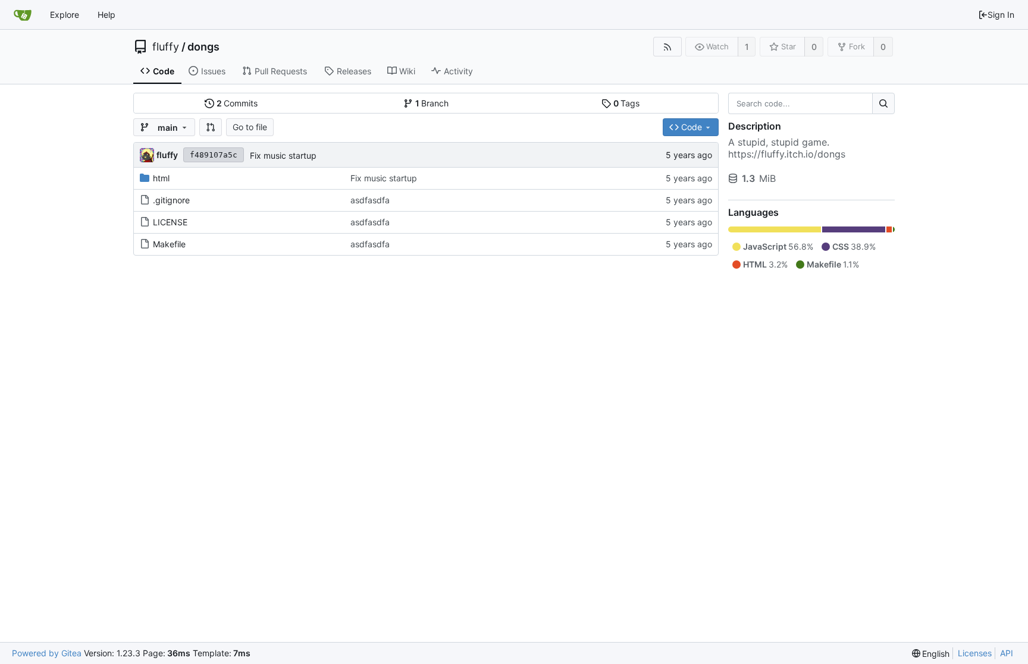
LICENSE (170, 222)
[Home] (22, 15)
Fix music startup (283, 155)
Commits (237, 103)
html (161, 178)
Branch (432, 103)
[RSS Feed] (667, 46)
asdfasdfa (370, 200)
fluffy (165, 47)
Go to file (250, 127)
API (1006, 653)
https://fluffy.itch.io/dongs (786, 154)
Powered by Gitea (47, 653)
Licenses (975, 653)
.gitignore (171, 200)
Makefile (169, 244)
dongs (203, 47)
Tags (626, 103)
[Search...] (883, 103)
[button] (210, 127)
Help (106, 15)
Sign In (1001, 15)
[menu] (931, 654)
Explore (64, 15)
